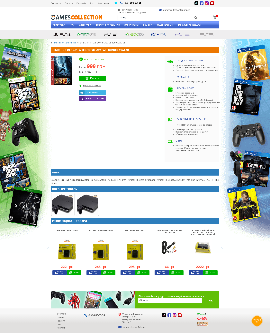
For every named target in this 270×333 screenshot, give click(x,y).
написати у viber (95, 98)
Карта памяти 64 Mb (135, 230)
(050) (132, 2)
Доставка (56, 3)
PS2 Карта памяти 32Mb (101, 230)
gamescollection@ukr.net (176, 9)
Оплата (69, 3)
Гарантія (81, 3)
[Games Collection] (51, 43)
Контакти (103, 3)
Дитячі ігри (71, 43)
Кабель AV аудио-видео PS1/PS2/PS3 (169, 231)
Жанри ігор (59, 43)
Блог (91, 3)
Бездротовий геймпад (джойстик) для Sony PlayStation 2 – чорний (203, 232)
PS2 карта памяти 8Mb (67, 230)
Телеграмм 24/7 (94, 92)
